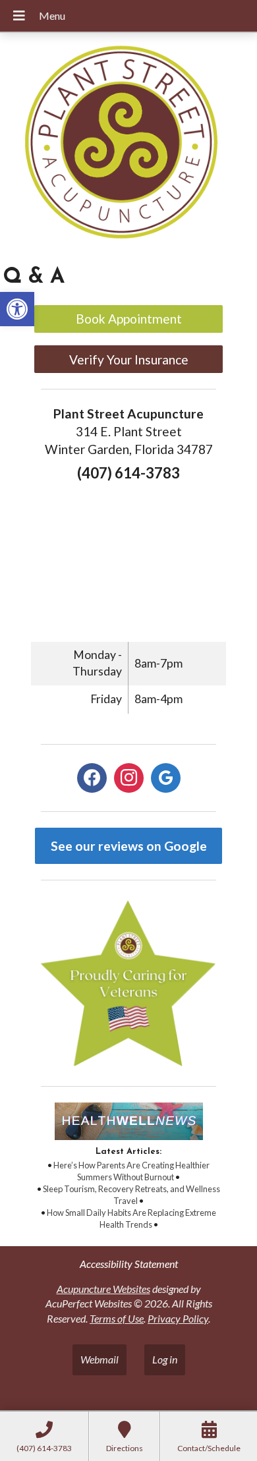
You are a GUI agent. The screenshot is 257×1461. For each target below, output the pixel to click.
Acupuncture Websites (103, 1288)
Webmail (99, 1359)
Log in (164, 1359)
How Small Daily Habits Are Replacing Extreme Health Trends (131, 1218)
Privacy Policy (178, 1318)
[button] (17, 309)
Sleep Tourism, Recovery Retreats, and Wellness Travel (131, 1195)
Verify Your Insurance (128, 359)
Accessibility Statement (129, 1263)
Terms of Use (117, 1318)
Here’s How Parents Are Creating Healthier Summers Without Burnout (131, 1171)
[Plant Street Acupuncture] (128, 144)
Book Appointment (129, 318)
